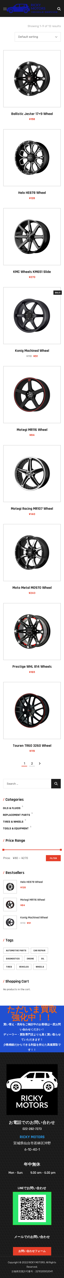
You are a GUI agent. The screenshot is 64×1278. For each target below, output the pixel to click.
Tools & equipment (16, 828)
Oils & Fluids (11, 808)
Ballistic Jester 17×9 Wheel (32, 114)
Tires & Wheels (13, 822)
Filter (53, 858)
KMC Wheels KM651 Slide (32, 272)
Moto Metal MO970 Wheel (32, 587)
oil (42, 958)
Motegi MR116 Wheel (32, 429)
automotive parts (16, 950)
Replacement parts (16, 815)
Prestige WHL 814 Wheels (32, 666)
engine (30, 958)
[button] (59, 8)
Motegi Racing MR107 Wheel (32, 508)
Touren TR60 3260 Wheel (32, 745)
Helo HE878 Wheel (32, 192)
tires (9, 966)
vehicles (24, 966)
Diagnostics (13, 958)
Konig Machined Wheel (32, 350)
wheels (40, 966)
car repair (39, 950)
